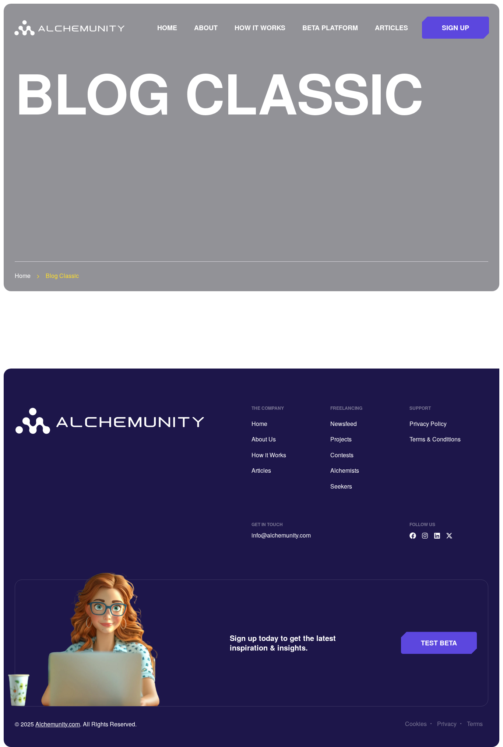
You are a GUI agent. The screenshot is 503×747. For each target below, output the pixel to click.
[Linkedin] (437, 535)
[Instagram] (425, 535)
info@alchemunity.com (281, 535)
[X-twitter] (449, 535)
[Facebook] (412, 535)
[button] (455, 28)
